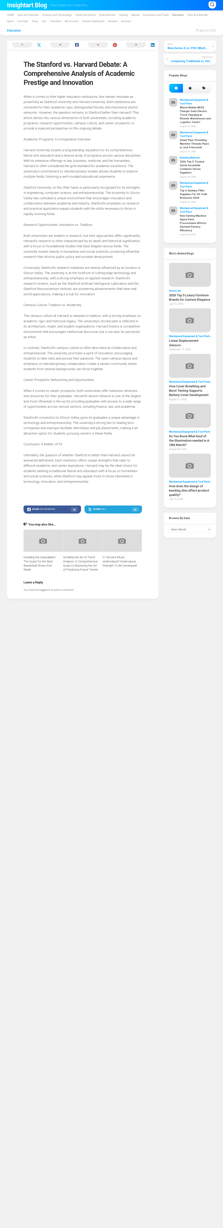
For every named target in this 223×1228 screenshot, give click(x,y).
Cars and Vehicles (28, 15)
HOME (10, 15)
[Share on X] (26, 45)
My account (72, 21)
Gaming (123, 15)
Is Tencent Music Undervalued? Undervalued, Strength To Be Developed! (119, 561)
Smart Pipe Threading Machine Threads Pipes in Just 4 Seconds (194, 144)
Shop (35, 21)
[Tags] (204, 88)
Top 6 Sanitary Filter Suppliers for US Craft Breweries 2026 (193, 194)
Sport (10, 21)
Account (126, 21)
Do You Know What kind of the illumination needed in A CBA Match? (189, 440)
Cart (44, 21)
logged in (44, 589)
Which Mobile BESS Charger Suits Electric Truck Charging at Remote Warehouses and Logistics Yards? (195, 115)
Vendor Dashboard (93, 21)
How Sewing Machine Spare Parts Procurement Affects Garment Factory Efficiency (193, 223)
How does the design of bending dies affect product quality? (189, 490)
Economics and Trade (156, 15)
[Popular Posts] (190, 88)
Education (178, 15)
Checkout (55, 21)
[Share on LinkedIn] (140, 45)
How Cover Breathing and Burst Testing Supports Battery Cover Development (189, 390)
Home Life (175, 290)
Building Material (190, 157)
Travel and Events (85, 15)
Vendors (113, 21)
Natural (135, 15)
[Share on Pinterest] (102, 45)
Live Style (22, 21)
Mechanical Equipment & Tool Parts (189, 336)
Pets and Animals (197, 15)
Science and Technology (57, 15)
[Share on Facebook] (64, 45)
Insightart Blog (27, 5)
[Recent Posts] (176, 88)
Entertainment (107, 15)
